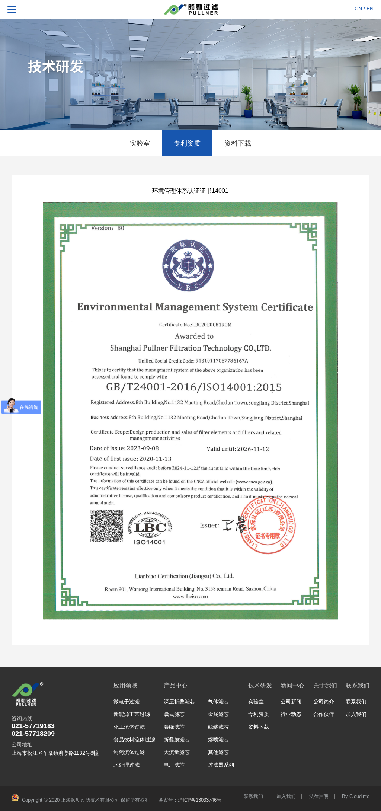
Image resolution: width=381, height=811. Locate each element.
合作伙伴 (323, 714)
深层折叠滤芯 (179, 702)
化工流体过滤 (129, 727)
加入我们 (356, 714)
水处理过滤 (126, 765)
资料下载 (237, 143)
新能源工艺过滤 (131, 714)
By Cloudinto (355, 796)
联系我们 (357, 685)
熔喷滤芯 (218, 740)
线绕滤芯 (218, 727)
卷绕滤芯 (174, 727)
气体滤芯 (218, 702)
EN (370, 9)
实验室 (140, 143)
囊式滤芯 (174, 714)
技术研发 (260, 685)
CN (358, 9)
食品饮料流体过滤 (134, 740)
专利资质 (187, 143)
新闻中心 (292, 685)
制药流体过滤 (129, 752)
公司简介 (323, 702)
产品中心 (176, 685)
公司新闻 (291, 702)
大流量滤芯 (177, 752)
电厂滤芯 (174, 765)
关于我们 (325, 685)
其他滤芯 (218, 752)
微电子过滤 (126, 702)
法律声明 (319, 796)
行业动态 (291, 714)
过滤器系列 (221, 765)
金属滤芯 (218, 714)
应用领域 (125, 685)
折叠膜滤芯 (177, 740)
